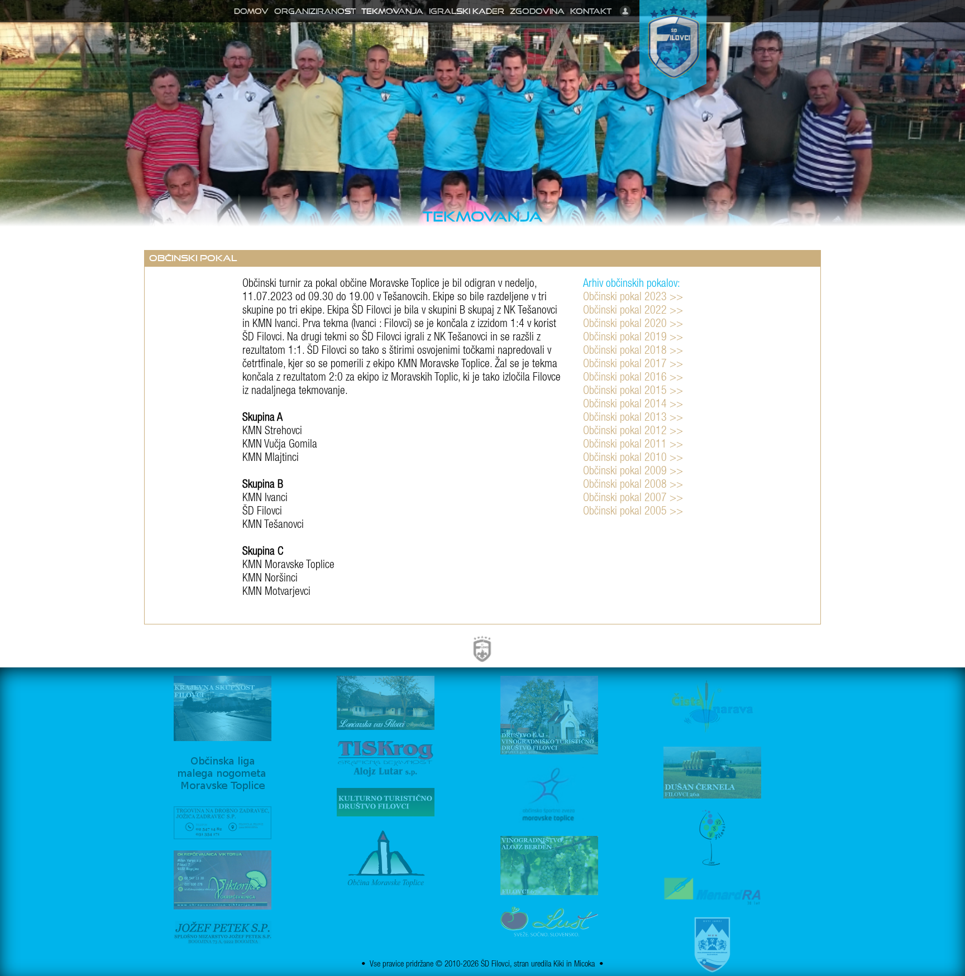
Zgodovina (537, 11)
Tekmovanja (392, 11)
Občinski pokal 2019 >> (633, 338)
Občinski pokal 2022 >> (633, 311)
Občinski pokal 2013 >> (633, 418)
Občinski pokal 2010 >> (633, 458)
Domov (251, 11)
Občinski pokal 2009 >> (633, 472)
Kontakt (591, 11)
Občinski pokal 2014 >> (633, 405)
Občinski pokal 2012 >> (633, 431)
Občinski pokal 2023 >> (633, 298)
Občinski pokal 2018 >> (633, 351)
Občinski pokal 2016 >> (633, 378)
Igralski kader (466, 11)
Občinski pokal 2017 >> (633, 365)
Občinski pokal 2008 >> (633, 485)
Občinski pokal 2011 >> (633, 445)
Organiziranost (315, 11)
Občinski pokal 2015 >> (633, 391)
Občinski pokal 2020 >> (633, 324)
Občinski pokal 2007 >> (633, 498)
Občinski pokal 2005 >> (633, 512)
